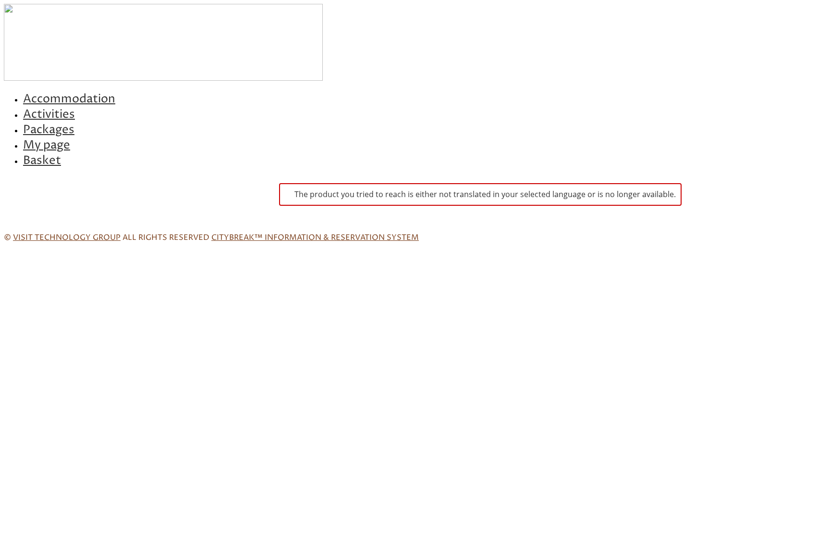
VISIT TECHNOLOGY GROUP (67, 237)
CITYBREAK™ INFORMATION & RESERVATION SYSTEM (315, 237)
